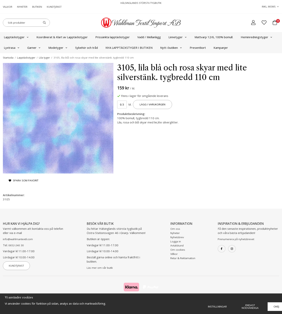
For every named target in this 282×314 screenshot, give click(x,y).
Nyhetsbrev (177, 237)
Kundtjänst (54, 6)
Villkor (7, 6)
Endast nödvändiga (250, 306)
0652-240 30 (16, 245)
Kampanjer (221, 48)
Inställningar (217, 306)
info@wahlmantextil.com (18, 239)
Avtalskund (177, 245)
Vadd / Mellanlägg (149, 37)
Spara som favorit (24, 180)
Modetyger (55, 48)
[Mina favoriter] (264, 22)
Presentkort (198, 48)
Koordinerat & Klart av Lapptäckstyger (62, 37)
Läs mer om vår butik (100, 267)
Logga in (175, 241)
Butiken (37, 6)
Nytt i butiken (169, 48)
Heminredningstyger (254, 37)
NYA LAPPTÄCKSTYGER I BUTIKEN (129, 48)
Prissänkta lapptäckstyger (112, 37)
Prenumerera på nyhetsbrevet (236, 239)
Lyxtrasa (9, 48)
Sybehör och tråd (86, 48)
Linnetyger (175, 37)
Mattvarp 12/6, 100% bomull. (214, 37)
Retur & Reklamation (182, 258)
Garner (31, 48)
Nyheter (22, 6)
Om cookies (177, 249)
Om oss (175, 229)
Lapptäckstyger (14, 37)
